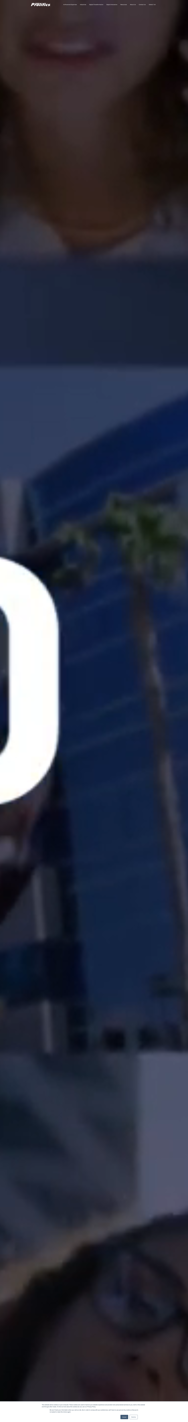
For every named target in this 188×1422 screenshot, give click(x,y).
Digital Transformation (96, 4)
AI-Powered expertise (70, 4)
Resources (123, 4)
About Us (133, 4)
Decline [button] (133, 1417)
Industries (83, 4)
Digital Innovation (111, 4)
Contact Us (142, 4)
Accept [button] (124, 1417)
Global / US (152, 4)
